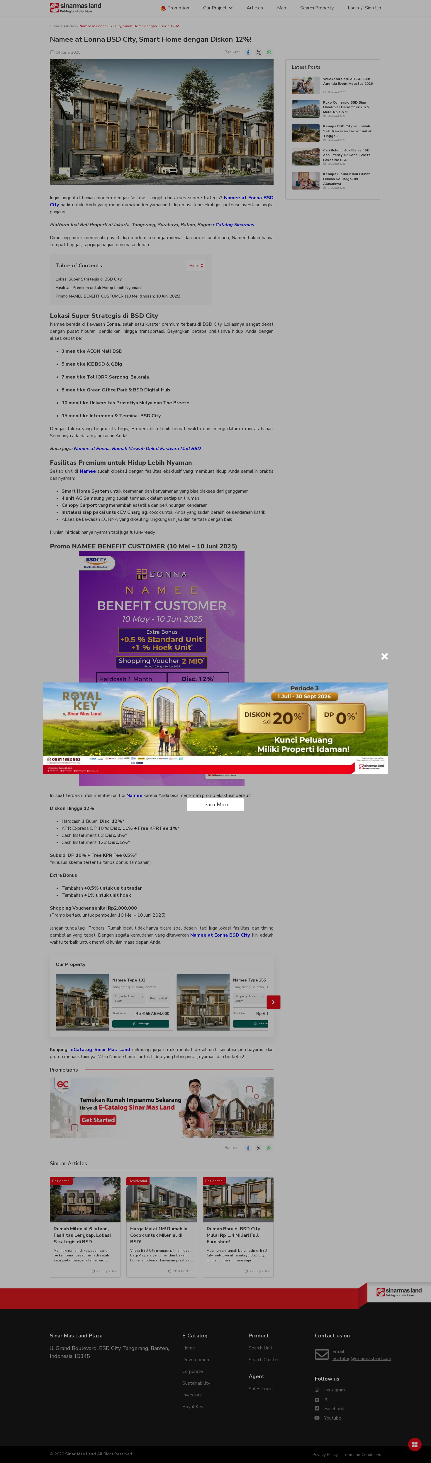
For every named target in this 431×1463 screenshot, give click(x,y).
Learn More (215, 804)
